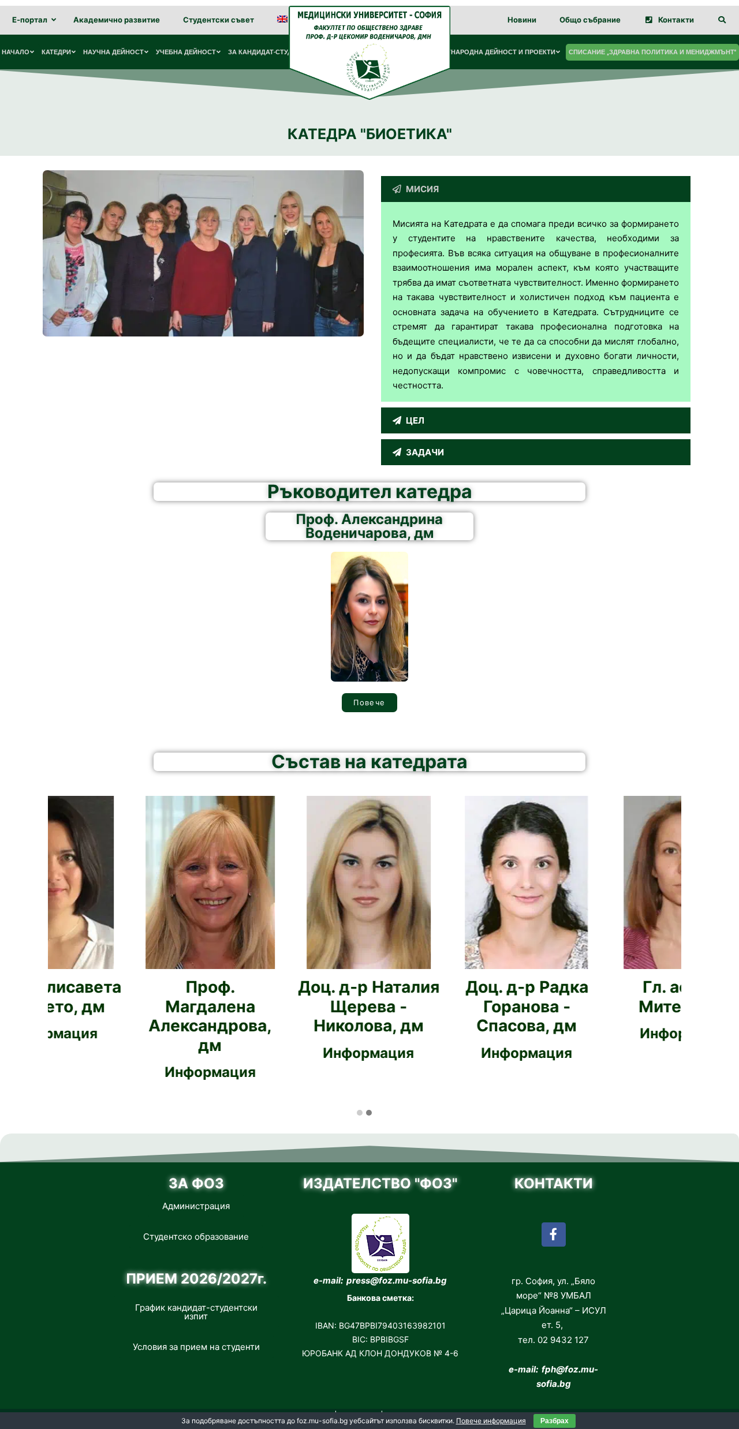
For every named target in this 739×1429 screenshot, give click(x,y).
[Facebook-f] (554, 1234)
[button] (536, 189)
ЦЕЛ (415, 420)
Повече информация (491, 1420)
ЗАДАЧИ (425, 452)
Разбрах (554, 1421)
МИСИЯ (422, 189)
